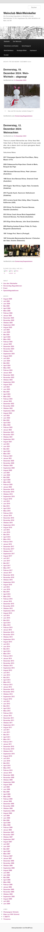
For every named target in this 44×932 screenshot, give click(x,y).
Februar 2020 (7, 484)
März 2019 (6, 511)
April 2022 (6, 422)
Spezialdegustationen (11, 290)
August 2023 (7, 384)
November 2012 (8, 692)
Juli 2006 (6, 873)
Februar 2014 (7, 656)
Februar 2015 (7, 627)
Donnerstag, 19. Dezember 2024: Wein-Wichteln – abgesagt (16, 73)
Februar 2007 (7, 856)
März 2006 (6, 882)
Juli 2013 (6, 672)
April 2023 (6, 394)
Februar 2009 (7, 799)
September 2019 (9, 496)
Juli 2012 (6, 701)
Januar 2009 (7, 801)
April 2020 (6, 480)
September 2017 (9, 553)
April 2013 (6, 680)
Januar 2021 (7, 458)
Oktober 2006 (8, 865)
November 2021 (8, 434)
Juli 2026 (6, 301)
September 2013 (9, 668)
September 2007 (9, 839)
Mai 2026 (6, 306)
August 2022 (7, 413)
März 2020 (6, 482)
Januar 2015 (7, 630)
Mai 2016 (6, 592)
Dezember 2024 (8, 346)
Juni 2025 (6, 332)
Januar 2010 (7, 773)
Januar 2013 (7, 687)
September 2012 (9, 696)
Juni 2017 (6, 561)
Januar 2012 (7, 715)
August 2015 (7, 613)
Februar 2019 (7, 513)
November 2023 (8, 377)
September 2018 (9, 525)
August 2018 (7, 527)
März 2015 (6, 625)
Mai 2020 (6, 477)
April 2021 (6, 451)
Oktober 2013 (8, 665)
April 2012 (6, 708)
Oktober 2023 (8, 380)
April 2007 (6, 851)
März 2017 (6, 568)
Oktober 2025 (8, 322)
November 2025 (8, 320)
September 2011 (9, 725)
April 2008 (6, 823)
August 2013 (7, 670)
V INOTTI (6, 917)
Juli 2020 (6, 473)
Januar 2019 (7, 515)
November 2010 (8, 749)
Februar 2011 (7, 742)
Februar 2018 (7, 542)
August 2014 (7, 642)
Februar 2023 (7, 399)
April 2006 (6, 880)
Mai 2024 (6, 363)
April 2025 (6, 337)
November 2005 (8, 892)
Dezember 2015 (8, 604)
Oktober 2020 (8, 465)
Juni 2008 (6, 818)
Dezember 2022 (8, 403)
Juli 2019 (6, 501)
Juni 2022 (6, 418)
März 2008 (6, 825)
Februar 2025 (7, 342)
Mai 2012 (6, 706)
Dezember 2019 (8, 489)
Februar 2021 (7, 456)
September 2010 (9, 754)
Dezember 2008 (8, 803)
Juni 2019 (6, 503)
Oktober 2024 (8, 351)
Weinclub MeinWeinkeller (19, 13)
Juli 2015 (6, 615)
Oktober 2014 (8, 637)
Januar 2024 (7, 373)
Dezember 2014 (8, 632)
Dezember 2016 (8, 575)
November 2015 (8, 606)
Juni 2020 (6, 475)
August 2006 (7, 870)
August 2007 (7, 842)
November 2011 (8, 720)
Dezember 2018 (8, 518)
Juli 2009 (6, 787)
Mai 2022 (6, 420)
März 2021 (6, 453)
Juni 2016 (6, 589)
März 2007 (6, 854)
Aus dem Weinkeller (10, 283)
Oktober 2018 (8, 522)
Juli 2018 (6, 530)
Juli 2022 (6, 415)
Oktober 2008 (8, 808)
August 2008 (7, 813)
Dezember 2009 (8, 775)
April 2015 (6, 623)
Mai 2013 (6, 677)
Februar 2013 (7, 684)
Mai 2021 (6, 449)
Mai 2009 (6, 792)
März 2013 (6, 682)
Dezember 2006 (8, 861)
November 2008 (8, 806)
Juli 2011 (6, 730)
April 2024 (6, 365)
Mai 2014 (6, 649)
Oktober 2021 (8, 437)
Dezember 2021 (8, 432)
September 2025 (9, 325)
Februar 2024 (7, 370)
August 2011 (7, 727)
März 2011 (6, 739)
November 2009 (8, 777)
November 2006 (8, 863)
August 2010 (7, 756)
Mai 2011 (6, 734)
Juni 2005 (6, 903)
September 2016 (9, 582)
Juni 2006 (6, 875)
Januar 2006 (7, 887)
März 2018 (6, 539)
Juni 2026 (6, 303)
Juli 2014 (6, 644)
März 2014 (6, 653)
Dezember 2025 (8, 318)
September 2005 (9, 896)
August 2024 (7, 356)
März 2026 (6, 311)
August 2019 (7, 499)
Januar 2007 (7, 858)
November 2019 (8, 492)
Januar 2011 (7, 744)
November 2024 (8, 349)
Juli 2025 (6, 330)
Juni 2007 (6, 846)
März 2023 (6, 396)
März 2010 (6, 768)
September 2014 (9, 639)
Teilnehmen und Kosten (11, 46)
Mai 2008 (6, 820)
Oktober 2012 (8, 694)
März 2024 (6, 368)
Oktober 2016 (8, 580)
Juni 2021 (6, 446)
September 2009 (9, 782)
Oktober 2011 (8, 723)
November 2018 (8, 520)
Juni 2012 (6, 703)
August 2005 (7, 899)
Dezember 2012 (8, 689)
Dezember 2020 (8, 461)
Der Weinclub (17, 41)
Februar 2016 (7, 599)
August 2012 (7, 699)
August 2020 (7, 470)
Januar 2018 (7, 544)
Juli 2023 (6, 387)
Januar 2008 (7, 830)
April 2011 (6, 737)
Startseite (7, 41)
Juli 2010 (6, 758)
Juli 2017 (6, 558)
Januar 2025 (7, 344)
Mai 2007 (6, 849)
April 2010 (6, 765)
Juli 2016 (6, 587)
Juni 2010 (6, 761)
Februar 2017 (7, 570)
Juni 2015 (6, 618)
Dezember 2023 (8, 375)
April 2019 (6, 508)
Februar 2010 (7, 770)
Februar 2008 (7, 827)
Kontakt (6, 55)
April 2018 (6, 537)
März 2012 (6, 711)
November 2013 (8, 663)
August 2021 (7, 442)
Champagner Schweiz (11, 912)
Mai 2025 (6, 334)
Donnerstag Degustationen (23, 116)
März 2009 (6, 796)
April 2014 (6, 651)
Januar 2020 (7, 487)
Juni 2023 (6, 389)
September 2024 (9, 353)
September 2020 (9, 468)
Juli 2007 (6, 844)
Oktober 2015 (8, 608)
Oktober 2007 (8, 837)
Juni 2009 (6, 789)
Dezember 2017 (8, 546)
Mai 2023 (6, 392)
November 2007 (8, 834)
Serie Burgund (26, 46)
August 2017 (7, 556)
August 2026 (7, 299)
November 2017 (8, 549)
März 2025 (6, 339)
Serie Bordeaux (8, 50)
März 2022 (6, 425)
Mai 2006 (6, 877)
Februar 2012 (7, 713)
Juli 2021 (6, 444)
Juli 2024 (6, 358)
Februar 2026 (7, 313)
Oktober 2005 (8, 894)
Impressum (33, 50)
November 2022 (8, 406)
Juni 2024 (6, 361)
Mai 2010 (6, 763)
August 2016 (7, 584)
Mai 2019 (6, 506)
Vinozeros (6, 919)
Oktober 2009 (8, 780)
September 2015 (9, 611)
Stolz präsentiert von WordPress (22, 928)
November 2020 (8, 463)
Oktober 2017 (8, 551)
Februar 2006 (7, 884)
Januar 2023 (7, 401)
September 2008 (9, 811)
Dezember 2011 (8, 718)
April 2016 (6, 594)
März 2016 (6, 596)
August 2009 (7, 784)
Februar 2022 (7, 427)
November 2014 (8, 634)
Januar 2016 (7, 601)
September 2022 (9, 411)
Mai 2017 (6, 563)
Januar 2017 (7, 573)
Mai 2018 (6, 534)
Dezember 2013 (8, 661)
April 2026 (6, 308)
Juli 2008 (6, 815)
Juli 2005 (6, 901)
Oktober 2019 (8, 494)
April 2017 (6, 565)
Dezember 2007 (8, 832)
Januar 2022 (7, 430)
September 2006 (9, 868)
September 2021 (9, 439)
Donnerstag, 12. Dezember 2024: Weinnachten (12, 129)
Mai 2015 (6, 620)
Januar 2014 (7, 658)
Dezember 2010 (8, 746)
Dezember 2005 (8, 889)
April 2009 (6, 794)
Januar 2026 (7, 315)
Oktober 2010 (8, 751)
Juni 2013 (6, 675)
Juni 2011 (6, 732)
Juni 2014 (6, 646)
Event (5, 288)
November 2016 (8, 577)
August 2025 (7, 327)
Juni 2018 (6, 532)
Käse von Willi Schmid (11, 914)
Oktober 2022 (8, 408)
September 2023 (9, 382)
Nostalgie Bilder (22, 50)
